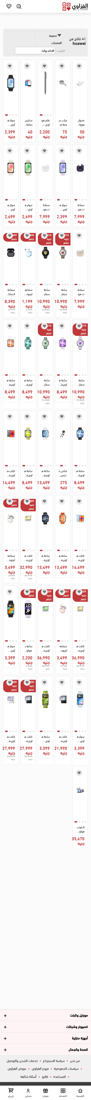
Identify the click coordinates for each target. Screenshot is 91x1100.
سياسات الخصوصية (66, 1068)
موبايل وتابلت (79, 1014)
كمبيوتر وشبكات (77, 1026)
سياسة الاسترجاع (54, 1060)
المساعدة (59, 1076)
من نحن (75, 1060)
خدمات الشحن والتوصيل (22, 1060)
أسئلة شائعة (28, 1076)
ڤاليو (45, 1076)
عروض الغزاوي (17, 1068)
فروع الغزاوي (40, 1068)
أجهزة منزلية (80, 1037)
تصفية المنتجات (55, 39)
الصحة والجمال (78, 1049)
